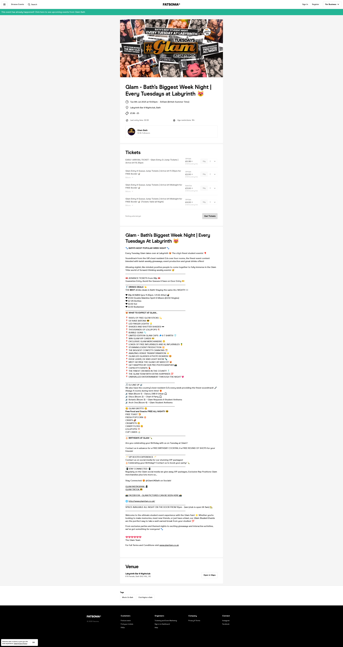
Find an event (126, 621)
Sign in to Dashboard (162, 624)
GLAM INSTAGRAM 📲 (136, 486)
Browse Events (17, 4)
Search (34, 4)
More (128, 177)
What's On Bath (127, 597)
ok (33, 642)
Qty (204, 161)
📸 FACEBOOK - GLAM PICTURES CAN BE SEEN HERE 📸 (153, 495)
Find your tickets (127, 624)
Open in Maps (210, 575)
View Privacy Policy (20, 643)
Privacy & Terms (194, 621)
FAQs (123, 627)
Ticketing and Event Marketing (166, 621)
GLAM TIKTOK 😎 (134, 489)
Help (156, 627)
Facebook (225, 624)
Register (315, 4)
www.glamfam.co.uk (169, 545)
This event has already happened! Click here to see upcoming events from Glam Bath (43, 12)
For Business (330, 4)
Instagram (226, 621)
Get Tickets (210, 216)
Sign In (305, 4)
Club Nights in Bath (145, 597)
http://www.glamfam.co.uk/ (142, 501)
